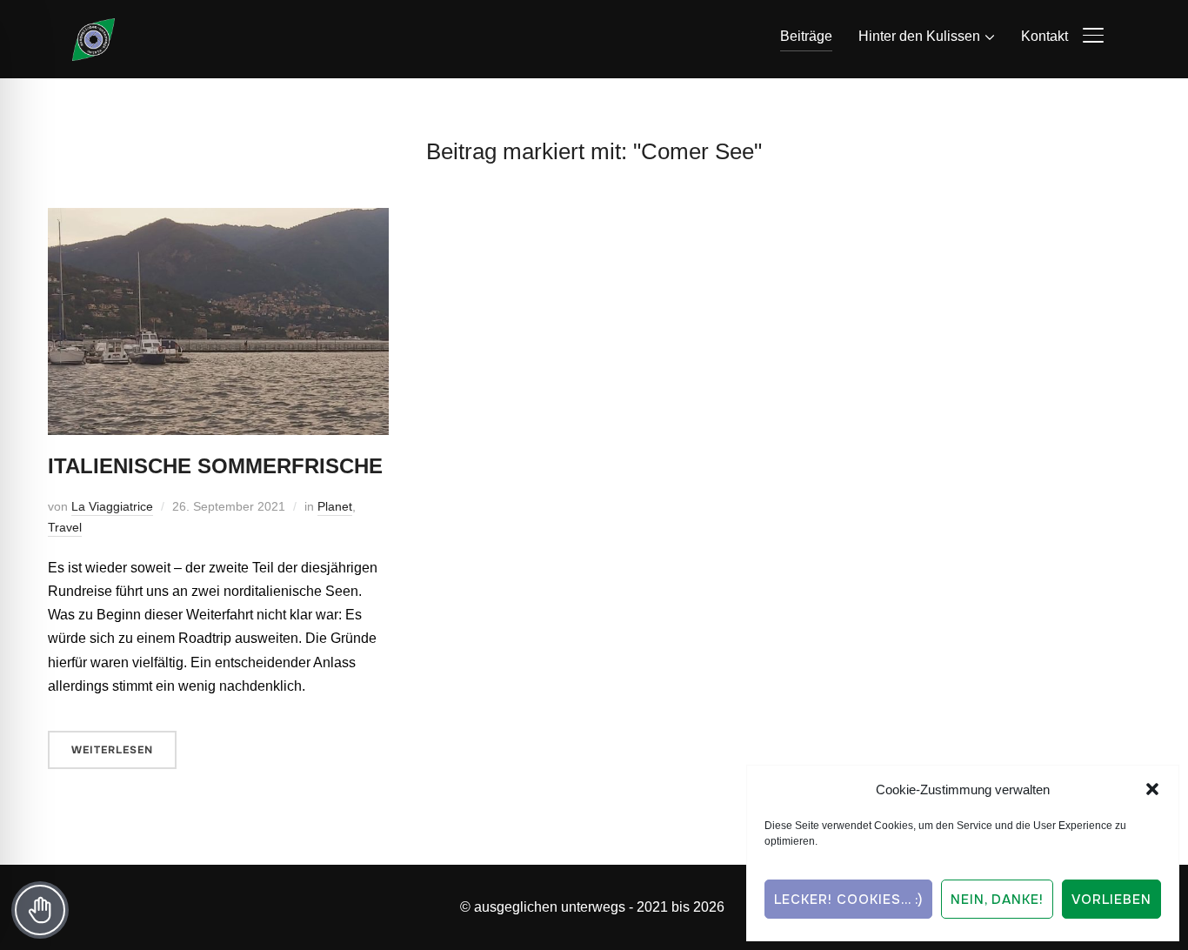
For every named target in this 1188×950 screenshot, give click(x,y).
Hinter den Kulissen (919, 36)
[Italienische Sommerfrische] (218, 219)
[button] (1152, 789)
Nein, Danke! (997, 899)
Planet (334, 506)
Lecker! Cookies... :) (848, 899)
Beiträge (806, 36)
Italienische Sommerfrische (215, 466)
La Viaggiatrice (112, 506)
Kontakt (1044, 36)
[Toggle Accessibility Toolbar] (40, 910)
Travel (65, 527)
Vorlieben (1111, 899)
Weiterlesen (112, 750)
